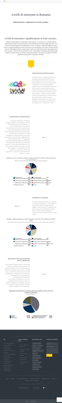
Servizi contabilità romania (36, 351)
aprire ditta (35, 353)
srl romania (40, 345)
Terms (27, 401)
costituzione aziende (37, 343)
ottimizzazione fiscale (37, 367)
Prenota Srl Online (31, 380)
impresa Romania (36, 355)
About (13, 379)
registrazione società (37, 362)
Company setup (35, 379)
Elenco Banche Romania (24, 346)
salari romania (35, 369)
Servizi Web (45, 379)
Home (7, 379)
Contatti (54, 379)
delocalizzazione (36, 364)
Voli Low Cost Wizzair (24, 363)
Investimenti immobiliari (23, 358)
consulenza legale (36, 348)
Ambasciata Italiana (23, 354)
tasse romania (35, 360)
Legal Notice (33, 401)
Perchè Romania (22, 379)
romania (34, 345)
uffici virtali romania (37, 357)
